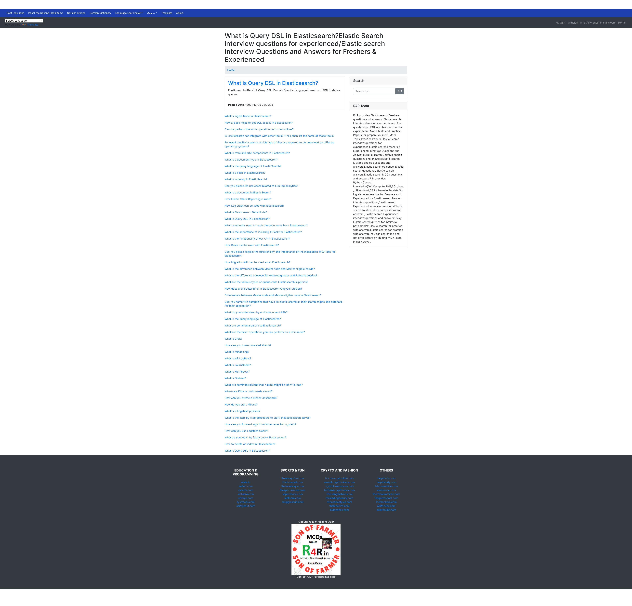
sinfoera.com (246, 494)
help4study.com (386, 482)
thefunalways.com (292, 486)
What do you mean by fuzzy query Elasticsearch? (255, 437)
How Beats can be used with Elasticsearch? (252, 245)
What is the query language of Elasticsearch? (253, 319)
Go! (399, 91)
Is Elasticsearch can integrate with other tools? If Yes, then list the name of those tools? (279, 135)
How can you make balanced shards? (248, 345)
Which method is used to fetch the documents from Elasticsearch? (266, 225)
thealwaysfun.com (292, 478)
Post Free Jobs (15, 12)
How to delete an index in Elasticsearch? (250, 444)
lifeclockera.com (386, 502)
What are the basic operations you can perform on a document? (265, 332)
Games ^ (152, 13)
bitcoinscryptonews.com (339, 490)
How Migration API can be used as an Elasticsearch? (257, 262)
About (179, 12)
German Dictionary (100, 12)
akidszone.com (386, 490)
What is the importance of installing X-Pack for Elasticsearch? (263, 232)
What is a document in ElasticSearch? (248, 192)
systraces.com (246, 502)
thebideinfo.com (339, 506)
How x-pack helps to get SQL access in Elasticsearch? (259, 122)
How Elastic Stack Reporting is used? (248, 199)
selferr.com (246, 486)
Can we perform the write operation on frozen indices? (259, 129)
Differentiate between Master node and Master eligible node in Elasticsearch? (273, 295)
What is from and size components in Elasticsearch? (257, 153)
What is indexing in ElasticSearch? (246, 179)
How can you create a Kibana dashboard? (251, 398)
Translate (166, 12)
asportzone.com (292, 494)
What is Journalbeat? (238, 365)
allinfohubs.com (386, 510)
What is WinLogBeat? (238, 358)
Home (622, 22)
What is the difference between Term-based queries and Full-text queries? (271, 275)
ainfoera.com (292, 498)
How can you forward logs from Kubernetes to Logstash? (260, 424)
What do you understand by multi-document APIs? (256, 312)
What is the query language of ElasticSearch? (253, 166)
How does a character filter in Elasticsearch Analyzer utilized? (263, 288)
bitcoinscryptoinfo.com (339, 478)
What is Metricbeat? (237, 371)
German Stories (76, 12)
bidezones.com (339, 510)
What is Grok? (233, 338)
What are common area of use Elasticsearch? (253, 325)
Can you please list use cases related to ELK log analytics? (261, 186)
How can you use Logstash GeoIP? (246, 430)
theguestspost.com (386, 498)
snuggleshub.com (292, 502)
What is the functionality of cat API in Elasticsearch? (257, 238)
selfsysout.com (245, 506)
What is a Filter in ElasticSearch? (245, 172)
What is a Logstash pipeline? (242, 411)
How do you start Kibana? (241, 404)
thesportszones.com (292, 490)
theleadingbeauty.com (339, 498)
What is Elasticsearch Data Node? (246, 212)
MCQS (560, 22)
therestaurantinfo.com (386, 494)
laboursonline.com (386, 486)
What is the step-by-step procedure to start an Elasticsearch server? (268, 417)
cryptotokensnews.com (339, 486)
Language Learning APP (129, 12)
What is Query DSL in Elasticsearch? (273, 83)
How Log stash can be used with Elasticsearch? (254, 205)
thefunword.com (292, 482)
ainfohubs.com (386, 506)
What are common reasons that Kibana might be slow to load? (264, 384)
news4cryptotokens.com (339, 482)
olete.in (245, 482)
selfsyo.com (245, 498)
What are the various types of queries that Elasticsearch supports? (266, 282)
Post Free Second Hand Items (45, 12)
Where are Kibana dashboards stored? (248, 391)
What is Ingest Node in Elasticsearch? (248, 116)
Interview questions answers (598, 22)
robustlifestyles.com (339, 502)
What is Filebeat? (235, 378)
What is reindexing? (237, 351)
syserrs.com (245, 490)
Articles (573, 22)
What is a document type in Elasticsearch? (251, 159)
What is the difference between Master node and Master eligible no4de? (270, 268)
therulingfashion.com (340, 494)
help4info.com (386, 478)
